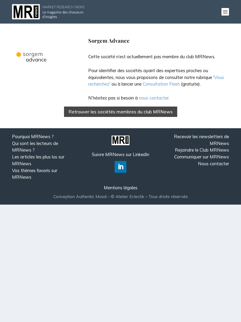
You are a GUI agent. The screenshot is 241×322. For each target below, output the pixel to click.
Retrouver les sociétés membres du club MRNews (120, 112)
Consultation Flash (161, 84)
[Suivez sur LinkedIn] (120, 167)
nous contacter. (154, 98)
